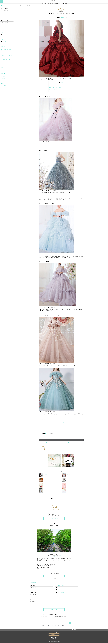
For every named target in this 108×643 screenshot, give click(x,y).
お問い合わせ (2, 83)
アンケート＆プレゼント (4, 76)
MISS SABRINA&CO (54, 634)
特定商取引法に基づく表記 (49, 625)
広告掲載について (63, 625)
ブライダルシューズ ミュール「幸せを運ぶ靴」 (6, 56)
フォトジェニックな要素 (53, 89)
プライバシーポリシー (57, 625)
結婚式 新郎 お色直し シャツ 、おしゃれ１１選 (6, 50)
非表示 (62, 82)
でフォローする (50, 442)
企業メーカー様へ (3, 85)
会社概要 (43, 625)
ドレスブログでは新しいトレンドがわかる (55, 87)
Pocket (62, 17)
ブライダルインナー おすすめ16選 (5, 59)
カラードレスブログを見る (61, 422)
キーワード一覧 (3, 78)
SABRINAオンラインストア (54, 609)
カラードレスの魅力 (52, 85)
